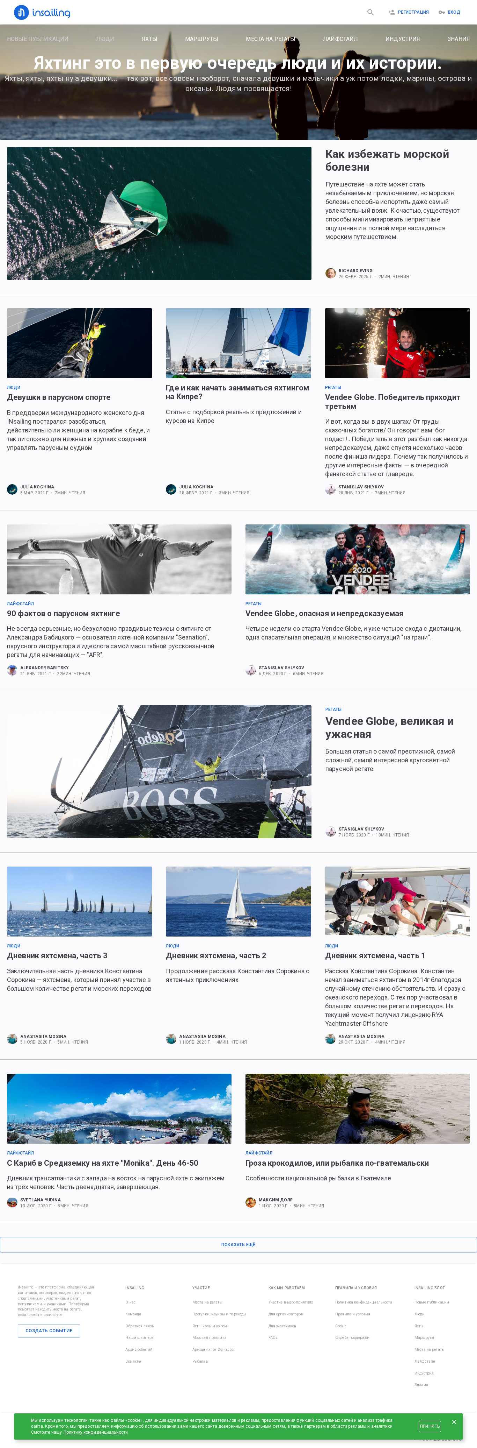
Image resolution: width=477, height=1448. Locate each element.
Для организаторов (286, 1314)
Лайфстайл (340, 39)
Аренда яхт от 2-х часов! (213, 1349)
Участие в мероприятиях (291, 1302)
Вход (454, 12)
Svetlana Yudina (40, 1200)
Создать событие (49, 1330)
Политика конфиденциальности (363, 1302)
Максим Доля (276, 1200)
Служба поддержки (352, 1337)
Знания (459, 39)
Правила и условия (352, 1314)
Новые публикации (37, 39)
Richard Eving (356, 270)
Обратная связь (139, 1326)
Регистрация (413, 12)
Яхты (149, 39)
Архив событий (139, 1349)
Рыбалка (200, 1361)
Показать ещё (238, 1244)
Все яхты (133, 1361)
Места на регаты (270, 39)
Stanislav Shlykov (361, 487)
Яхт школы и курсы (209, 1326)
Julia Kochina (37, 487)
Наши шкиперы (139, 1337)
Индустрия (403, 39)
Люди (105, 39)
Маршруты (202, 39)
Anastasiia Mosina (43, 1036)
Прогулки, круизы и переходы (219, 1314)
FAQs (273, 1337)
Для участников (282, 1326)
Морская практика (209, 1337)
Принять (430, 1426)
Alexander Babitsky (44, 667)
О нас (130, 1302)
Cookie (340, 1326)
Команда (133, 1314)
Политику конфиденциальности (96, 1432)
